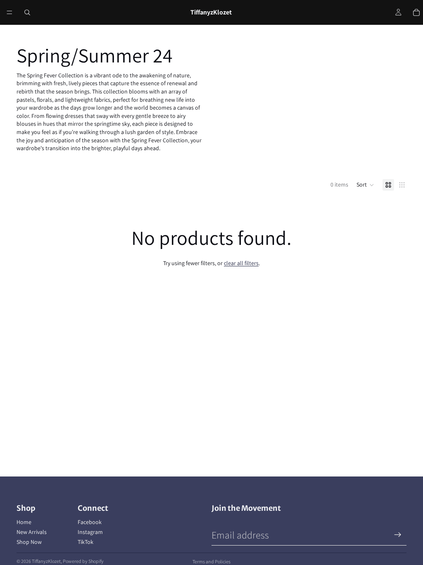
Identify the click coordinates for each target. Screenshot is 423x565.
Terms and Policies (211, 561)
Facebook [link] (90, 522)
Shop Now (29, 542)
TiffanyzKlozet (46, 561)
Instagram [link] (90, 532)
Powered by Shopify (83, 561)
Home (24, 522)
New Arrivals (32, 532)
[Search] (27, 12)
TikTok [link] (85, 542)
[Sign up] (397, 534)
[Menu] (9, 12)
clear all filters (241, 263)
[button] (365, 185)
